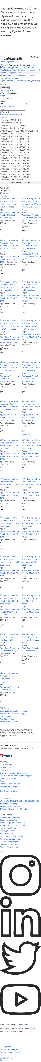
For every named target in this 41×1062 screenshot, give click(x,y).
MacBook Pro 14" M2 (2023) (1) (15, 161)
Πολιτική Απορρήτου (9, 1049)
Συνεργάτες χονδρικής (10, 786)
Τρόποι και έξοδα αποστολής (12, 825)
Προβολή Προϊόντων (20, 182)
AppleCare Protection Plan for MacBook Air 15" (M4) (9, 495)
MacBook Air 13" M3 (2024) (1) (15, 139)
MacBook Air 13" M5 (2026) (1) (15, 150)
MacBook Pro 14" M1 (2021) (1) (15, 155)
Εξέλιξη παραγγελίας (9, 831)
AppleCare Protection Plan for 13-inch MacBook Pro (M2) (9, 417)
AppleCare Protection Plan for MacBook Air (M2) (31, 573)
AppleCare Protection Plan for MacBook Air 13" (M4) (31, 495)
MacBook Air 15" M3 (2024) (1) (15, 142)
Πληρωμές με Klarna (9, 847)
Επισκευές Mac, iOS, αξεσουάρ (13, 711)
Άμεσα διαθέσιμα (9, 93)
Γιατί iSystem (5, 767)
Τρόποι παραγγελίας (9, 820)
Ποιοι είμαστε (6, 765)
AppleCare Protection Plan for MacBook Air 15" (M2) (9, 573)
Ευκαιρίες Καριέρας (8, 778)
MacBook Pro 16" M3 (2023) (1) (15, 169)
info (25, 1024)
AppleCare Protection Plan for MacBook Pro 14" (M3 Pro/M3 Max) (9, 340)
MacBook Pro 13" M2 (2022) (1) (15, 158)
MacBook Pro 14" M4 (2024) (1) (15, 171)
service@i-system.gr (11, 806)
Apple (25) (6, 112)
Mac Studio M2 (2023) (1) (13, 128)
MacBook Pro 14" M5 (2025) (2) (16, 174)
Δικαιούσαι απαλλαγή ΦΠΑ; (12, 836)
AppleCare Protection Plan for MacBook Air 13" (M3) (31, 534)
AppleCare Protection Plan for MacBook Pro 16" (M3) (31, 298)
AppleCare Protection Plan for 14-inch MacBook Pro (31, 417)
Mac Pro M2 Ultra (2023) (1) (14, 125)
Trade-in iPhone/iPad (9, 722)
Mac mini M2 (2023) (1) (12, 123)
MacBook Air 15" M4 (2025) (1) (15, 147)
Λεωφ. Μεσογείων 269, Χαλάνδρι (16, 809)
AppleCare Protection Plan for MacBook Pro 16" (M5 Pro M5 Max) (31, 218)
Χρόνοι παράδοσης (8, 828)
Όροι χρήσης (5, 1047)
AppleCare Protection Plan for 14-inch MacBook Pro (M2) (31, 378)
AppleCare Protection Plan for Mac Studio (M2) (31, 612)
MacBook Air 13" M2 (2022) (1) (15, 133)
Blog (2, 781)
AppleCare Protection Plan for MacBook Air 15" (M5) (9, 456)
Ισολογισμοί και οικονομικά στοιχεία (16, 775)
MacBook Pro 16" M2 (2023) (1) (15, 163)
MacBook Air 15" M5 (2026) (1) (15, 152)
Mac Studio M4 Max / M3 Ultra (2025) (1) (20, 131)
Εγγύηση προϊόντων (8, 844)
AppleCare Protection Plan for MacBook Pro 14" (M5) (31, 256)
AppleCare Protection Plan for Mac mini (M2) (31, 651)
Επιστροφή (5, 87)
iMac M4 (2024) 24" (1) (12, 120)
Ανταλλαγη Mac (7, 719)
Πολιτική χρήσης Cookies (11, 1052)
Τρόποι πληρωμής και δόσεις (12, 823)
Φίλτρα (5, 193)
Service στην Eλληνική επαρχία (13, 713)
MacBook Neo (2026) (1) (12, 180)
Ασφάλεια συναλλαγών (10, 839)
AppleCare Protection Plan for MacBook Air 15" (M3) (9, 534)
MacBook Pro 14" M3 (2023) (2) (16, 166)
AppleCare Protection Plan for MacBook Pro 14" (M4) (9, 298)
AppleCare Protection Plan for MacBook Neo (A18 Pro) (9, 215)
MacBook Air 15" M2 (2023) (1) (15, 136)
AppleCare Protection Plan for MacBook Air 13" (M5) (31, 456)
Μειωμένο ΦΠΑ (6, 833)
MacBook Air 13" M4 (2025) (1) (15, 144)
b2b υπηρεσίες (6, 716)
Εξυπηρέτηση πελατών (10, 817)
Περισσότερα (27, 434)
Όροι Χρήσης (5, 770)
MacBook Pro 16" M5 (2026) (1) (15, 177)
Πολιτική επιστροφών (9, 841)
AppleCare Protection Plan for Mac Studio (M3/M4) (9, 612)
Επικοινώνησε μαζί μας (10, 784)
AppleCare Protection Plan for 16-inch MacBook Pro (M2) (9, 378)
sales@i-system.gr (10, 804)
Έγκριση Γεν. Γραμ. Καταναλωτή (13, 773)
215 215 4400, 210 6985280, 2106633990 (20, 801)
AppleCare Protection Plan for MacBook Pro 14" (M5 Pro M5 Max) (9, 259)
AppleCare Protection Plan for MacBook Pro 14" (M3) (31, 337)
